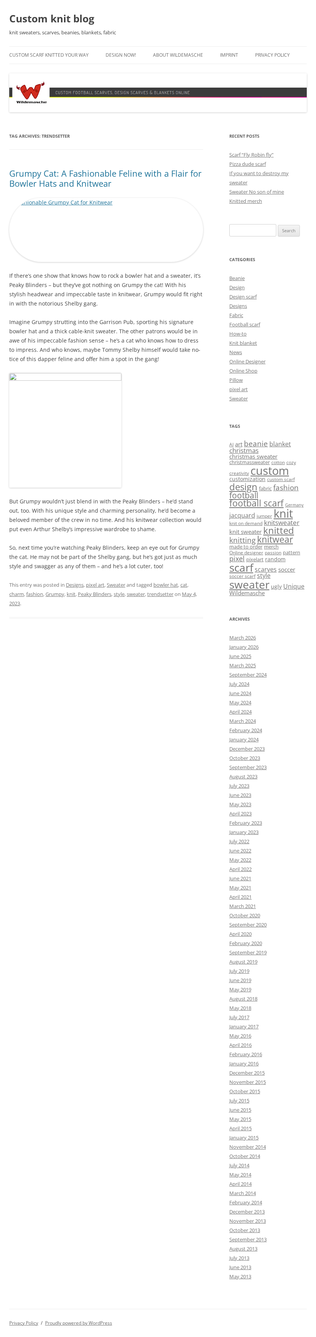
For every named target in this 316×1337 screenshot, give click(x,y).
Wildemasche (247, 593)
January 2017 (244, 1026)
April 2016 (240, 1045)
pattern (291, 552)
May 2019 (240, 989)
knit (71, 594)
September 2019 (248, 952)
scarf (241, 567)
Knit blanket (243, 342)
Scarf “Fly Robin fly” (251, 154)
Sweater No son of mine (256, 191)
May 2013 (240, 1276)
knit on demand (245, 523)
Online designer (246, 552)
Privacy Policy (272, 55)
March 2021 (242, 906)
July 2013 (239, 1257)
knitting (242, 540)
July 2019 (239, 970)
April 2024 (240, 711)
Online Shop (243, 370)
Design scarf (243, 296)
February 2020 (245, 943)
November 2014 (247, 1146)
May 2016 (240, 1035)
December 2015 (247, 1072)
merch (271, 546)
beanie (256, 444)
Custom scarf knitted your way (49, 55)
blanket (280, 444)
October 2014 (244, 1156)
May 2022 (240, 859)
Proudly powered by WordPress (78, 1323)
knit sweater (245, 531)
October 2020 (244, 915)
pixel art (95, 584)
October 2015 (244, 1091)
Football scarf (244, 324)
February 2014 (245, 1202)
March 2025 (242, 665)
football (243, 495)
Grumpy (54, 594)
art (238, 444)
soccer (286, 569)
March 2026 (242, 637)
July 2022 (239, 841)
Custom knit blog (51, 18)
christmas (244, 450)
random (275, 559)
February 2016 (245, 1054)
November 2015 (247, 1082)
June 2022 (240, 850)
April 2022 (240, 869)
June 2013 (240, 1267)
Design (237, 287)
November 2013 (247, 1220)
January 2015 (244, 1137)
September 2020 (248, 924)
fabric (265, 488)
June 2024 (240, 693)
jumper (264, 516)
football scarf (256, 503)
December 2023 (247, 748)
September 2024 (248, 674)
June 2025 (240, 656)
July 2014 (239, 1165)
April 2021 (240, 896)
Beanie (237, 278)
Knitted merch (245, 201)
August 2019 (243, 961)
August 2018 (243, 998)
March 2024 (242, 720)
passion (273, 552)
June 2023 (240, 795)
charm (16, 594)
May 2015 (240, 1119)
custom (269, 470)
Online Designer (247, 361)
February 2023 (245, 822)
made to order (245, 546)
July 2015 (239, 1100)
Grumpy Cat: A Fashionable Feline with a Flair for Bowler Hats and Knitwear (105, 178)
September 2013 (248, 1239)
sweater (136, 594)
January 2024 (244, 739)
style (119, 594)
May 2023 (240, 804)
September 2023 (248, 767)
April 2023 (240, 813)
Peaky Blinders (94, 594)
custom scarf (281, 479)
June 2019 (240, 980)
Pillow (236, 379)
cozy (291, 462)
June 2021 (240, 878)
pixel (237, 558)
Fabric (236, 315)
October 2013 (244, 1230)
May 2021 (240, 887)
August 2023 (243, 776)
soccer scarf (242, 576)
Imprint (229, 55)
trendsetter (160, 594)
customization (247, 479)
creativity (239, 473)
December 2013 (247, 1211)
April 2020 (240, 933)
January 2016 (244, 1063)
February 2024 (245, 730)
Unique (293, 586)
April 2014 (240, 1183)
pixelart (255, 559)
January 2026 (244, 646)
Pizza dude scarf (247, 163)
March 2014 (242, 1193)
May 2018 (240, 1007)
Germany (294, 505)
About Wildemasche (178, 55)
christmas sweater (253, 456)
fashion (34, 594)
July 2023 (239, 785)
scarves (266, 569)
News (235, 352)
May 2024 (240, 702)
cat (183, 584)
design (243, 486)
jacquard (242, 515)
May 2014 (240, 1174)
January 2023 (244, 832)
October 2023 (244, 758)
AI (231, 444)
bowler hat (165, 584)
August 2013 (243, 1248)
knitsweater (281, 522)
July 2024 (239, 683)
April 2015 (240, 1128)
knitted (278, 530)
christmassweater (249, 462)
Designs (75, 584)
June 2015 (240, 1109)
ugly (276, 586)
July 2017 (239, 1017)
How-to (238, 333)
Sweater (116, 584)
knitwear (275, 539)
